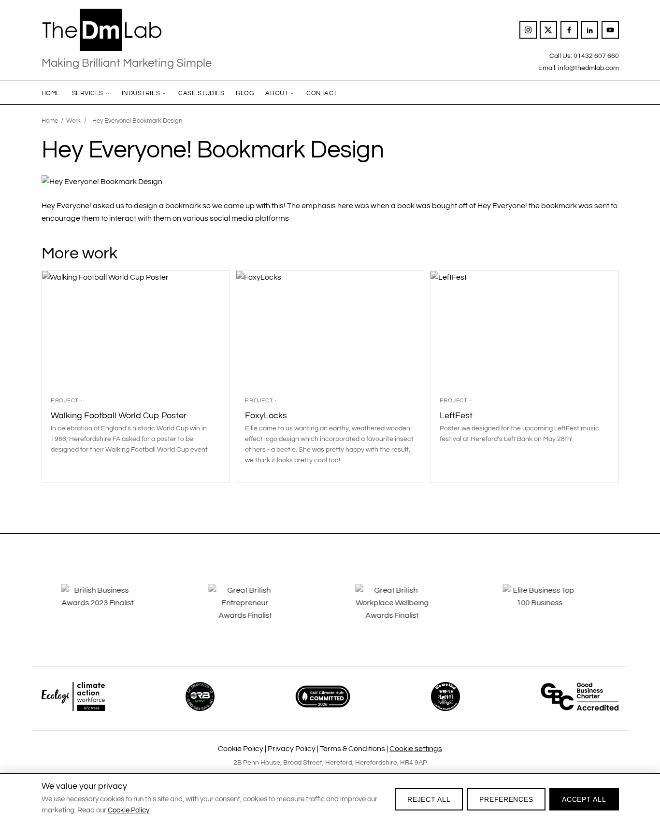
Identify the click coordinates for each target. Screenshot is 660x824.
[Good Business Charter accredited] (580, 696)
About (276, 93)
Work (73, 120)
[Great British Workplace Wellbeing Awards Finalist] (403, 609)
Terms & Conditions (352, 749)
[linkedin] (589, 30)
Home (51, 93)
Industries (141, 93)
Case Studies (201, 93)
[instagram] (528, 30)
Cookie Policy (240, 749)
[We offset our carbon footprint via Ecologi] (73, 696)
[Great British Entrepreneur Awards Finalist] (256, 609)
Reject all (428, 799)
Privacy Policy (292, 749)
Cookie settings (415, 749)
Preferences (506, 799)
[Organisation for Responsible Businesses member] (200, 696)
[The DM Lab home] (127, 30)
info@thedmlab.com (588, 67)
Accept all (584, 799)
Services (87, 93)
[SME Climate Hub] (322, 696)
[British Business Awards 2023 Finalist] (109, 609)
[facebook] (569, 30)
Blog (245, 93)
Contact (321, 93)
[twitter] (548, 30)
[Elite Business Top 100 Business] (550, 609)
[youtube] (610, 30)
